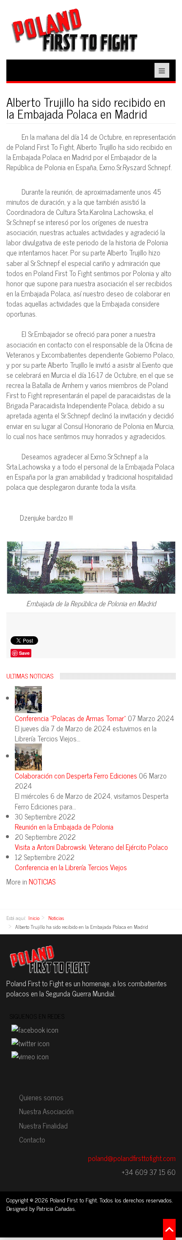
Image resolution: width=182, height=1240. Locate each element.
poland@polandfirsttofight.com (132, 1158)
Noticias (56, 918)
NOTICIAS (42, 881)
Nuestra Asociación (46, 1111)
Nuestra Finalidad (43, 1125)
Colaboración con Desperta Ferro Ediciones (77, 775)
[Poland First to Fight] (74, 29)
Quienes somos (41, 1097)
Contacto (32, 1139)
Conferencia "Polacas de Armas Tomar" (71, 718)
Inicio (33, 918)
